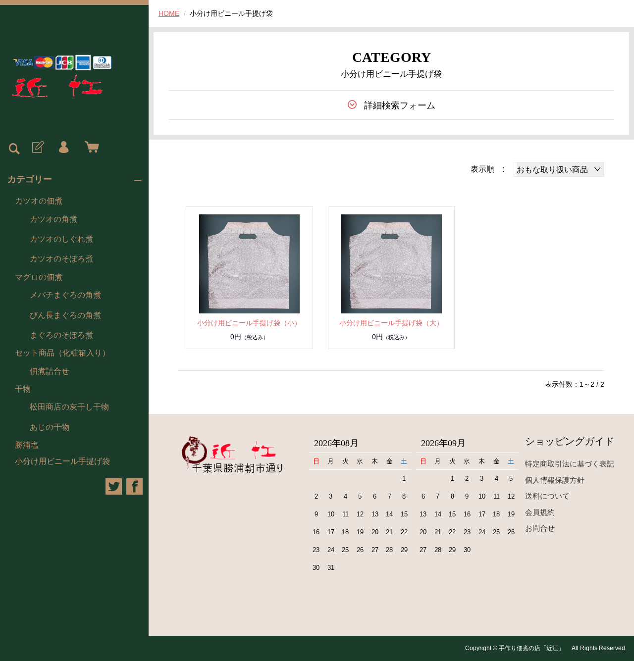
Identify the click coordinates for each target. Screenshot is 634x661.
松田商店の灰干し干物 (69, 407)
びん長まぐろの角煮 (65, 315)
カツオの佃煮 (38, 201)
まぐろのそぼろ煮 (61, 335)
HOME (168, 13)
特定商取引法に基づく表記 (569, 463)
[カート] (89, 147)
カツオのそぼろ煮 (61, 258)
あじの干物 (49, 427)
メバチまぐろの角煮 (65, 295)
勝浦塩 (27, 445)
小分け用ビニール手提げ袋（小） (249, 323)
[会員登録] (37, 147)
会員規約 (540, 512)
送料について (547, 496)
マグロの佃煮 (38, 277)
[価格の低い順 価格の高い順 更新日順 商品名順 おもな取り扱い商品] (559, 169)
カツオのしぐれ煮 (61, 239)
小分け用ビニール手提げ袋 (62, 461)
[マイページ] (63, 147)
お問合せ (540, 528)
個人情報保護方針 (554, 480)
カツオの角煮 (53, 219)
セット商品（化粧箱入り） (62, 353)
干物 (23, 389)
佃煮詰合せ (49, 371)
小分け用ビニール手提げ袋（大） (391, 323)
